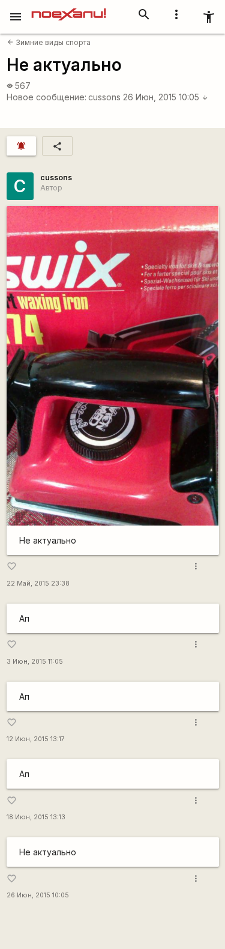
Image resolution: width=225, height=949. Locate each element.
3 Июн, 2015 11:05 (35, 662)
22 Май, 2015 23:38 (38, 583)
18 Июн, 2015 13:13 (36, 817)
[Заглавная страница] (68, 8)
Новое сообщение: (46, 97)
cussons (104, 97)
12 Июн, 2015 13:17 (36, 739)
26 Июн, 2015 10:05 (165, 97)
